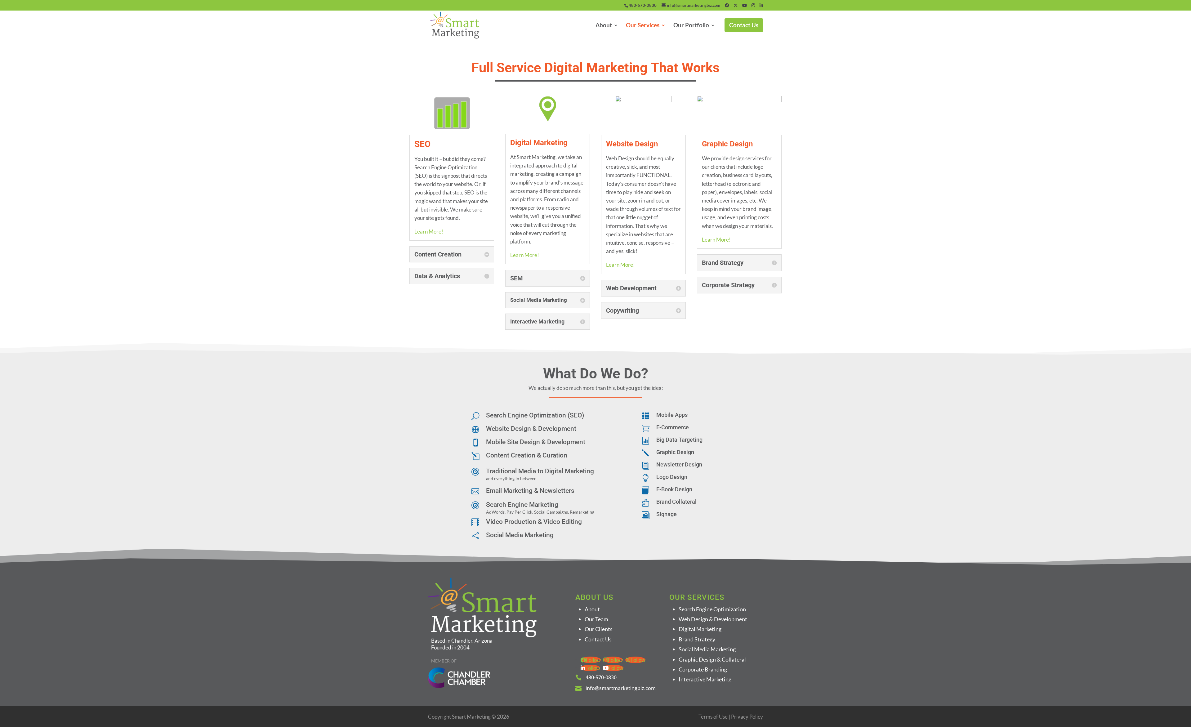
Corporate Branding (703, 669)
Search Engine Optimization (712, 609)
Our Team (596, 619)
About (604, 26)
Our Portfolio (691, 26)
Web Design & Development (713, 619)
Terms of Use (713, 716)
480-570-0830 (643, 5)
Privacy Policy (747, 716)
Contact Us (743, 25)
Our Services (642, 26)
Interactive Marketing (705, 679)
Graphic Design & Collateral (712, 659)
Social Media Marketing (707, 649)
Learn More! (428, 231)
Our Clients (599, 629)
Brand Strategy (697, 639)
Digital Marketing (700, 629)
